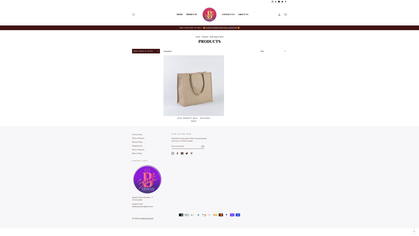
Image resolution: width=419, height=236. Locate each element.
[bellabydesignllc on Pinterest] (191, 153)
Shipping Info (137, 146)
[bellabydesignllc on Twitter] (186, 153)
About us (243, 14)
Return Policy (137, 153)
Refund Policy (137, 142)
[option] (209, 28)
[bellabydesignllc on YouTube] (182, 153)
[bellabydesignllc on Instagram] (172, 153)
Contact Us (228, 14)
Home (180, 14)
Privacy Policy (137, 134)
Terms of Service (138, 138)
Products (191, 14)
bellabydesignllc (147, 218)
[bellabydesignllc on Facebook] (177, 153)
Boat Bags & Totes (143, 51)
